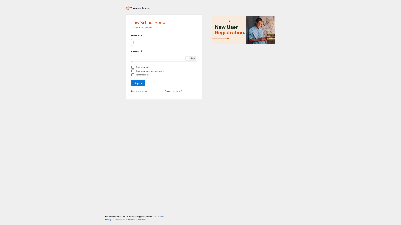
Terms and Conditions (137, 219)
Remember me (143, 74)
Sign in (138, 83)
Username (136, 35)
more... (163, 216)
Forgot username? (139, 91)
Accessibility (120, 219)
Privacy (108, 219)
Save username (143, 67)
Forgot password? (173, 91)
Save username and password (150, 71)
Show (192, 58)
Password (136, 51)
